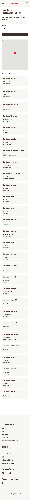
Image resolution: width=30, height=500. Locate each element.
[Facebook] (3, 473)
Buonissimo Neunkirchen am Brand (13, 150)
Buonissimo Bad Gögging (10, 334)
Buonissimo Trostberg (9, 127)
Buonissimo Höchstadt (10, 231)
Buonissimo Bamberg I (10, 311)
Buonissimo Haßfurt (9, 242)
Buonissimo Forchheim (10, 254)
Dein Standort (5, 19)
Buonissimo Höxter (9, 196)
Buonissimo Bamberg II (10, 323)
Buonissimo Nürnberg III (10, 104)
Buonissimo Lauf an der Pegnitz (12, 173)
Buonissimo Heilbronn (9, 219)
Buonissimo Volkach (9, 380)
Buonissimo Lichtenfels (10, 162)
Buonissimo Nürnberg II (10, 91)
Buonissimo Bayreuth (9, 288)
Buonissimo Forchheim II (10, 265)
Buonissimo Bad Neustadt (11, 346)
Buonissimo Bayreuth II (10, 300)
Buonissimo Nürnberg (9, 78)
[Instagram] (9, 473)
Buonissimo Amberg (9, 357)
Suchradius (4, 26)
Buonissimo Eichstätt (9, 277)
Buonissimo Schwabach (10, 139)
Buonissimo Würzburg (10, 116)
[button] (15, 53)
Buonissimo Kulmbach (9, 185)
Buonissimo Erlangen (9, 368)
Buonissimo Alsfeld (9, 391)
